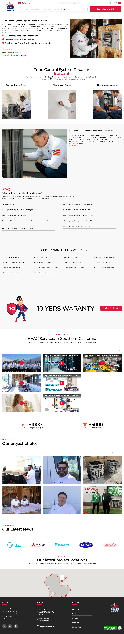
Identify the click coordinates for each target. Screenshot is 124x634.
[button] (119, 452)
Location (75, 618)
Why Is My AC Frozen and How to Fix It (16, 215)
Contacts (75, 623)
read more (72, 145)
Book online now (103, 9)
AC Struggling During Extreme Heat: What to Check (81, 221)
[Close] (62, 576)
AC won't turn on (8, 204)
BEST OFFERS (24, 9)
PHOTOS (83, 9)
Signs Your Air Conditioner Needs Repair (77, 204)
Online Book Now (111, 308)
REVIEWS (57, 9)
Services (75, 614)
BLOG (75, 9)
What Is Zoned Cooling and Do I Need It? (77, 226)
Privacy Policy (77, 627)
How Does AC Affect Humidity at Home (77, 210)
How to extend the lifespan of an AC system (17, 228)
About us (75, 609)
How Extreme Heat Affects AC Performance (78, 215)
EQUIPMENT (66, 9)
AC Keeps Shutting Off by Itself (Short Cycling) (18, 210)
